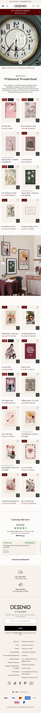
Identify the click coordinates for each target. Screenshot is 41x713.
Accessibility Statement (11, 655)
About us (16, 641)
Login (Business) (13, 675)
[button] (20, 62)
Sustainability (14, 652)
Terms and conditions (29, 652)
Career (17, 648)
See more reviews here (20, 559)
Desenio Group (25, 707)
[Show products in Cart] (38, 6)
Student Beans (14, 659)
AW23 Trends (12, 68)
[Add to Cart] (18, 120)
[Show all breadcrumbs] (4, 68)
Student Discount (13, 662)
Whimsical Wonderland (26, 68)
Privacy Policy (18, 633)
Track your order (27, 648)
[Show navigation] (3, 6)
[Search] (7, 6)
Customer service (28, 645)
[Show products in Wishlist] (33, 6)
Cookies (24, 655)
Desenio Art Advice (28, 641)
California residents (28, 665)
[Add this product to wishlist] (18, 99)
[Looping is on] (37, 62)
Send (20, 628)
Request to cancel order (30, 677)
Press (17, 645)
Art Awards (15, 672)
